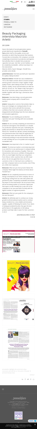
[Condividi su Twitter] (28, 379)
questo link (23, 427)
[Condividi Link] (34, 379)
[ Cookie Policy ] (21, 407)
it (21, 2)
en (25, 2)
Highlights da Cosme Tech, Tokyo (17, 369)
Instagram (8, 27)
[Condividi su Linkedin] (22, 379)
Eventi (6, 17)
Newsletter (31, 5)
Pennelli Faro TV (10, 22)
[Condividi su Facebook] (25, 379)
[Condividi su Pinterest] (31, 379)
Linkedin (7, 25)
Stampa (7, 19)
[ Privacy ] (14, 407)
